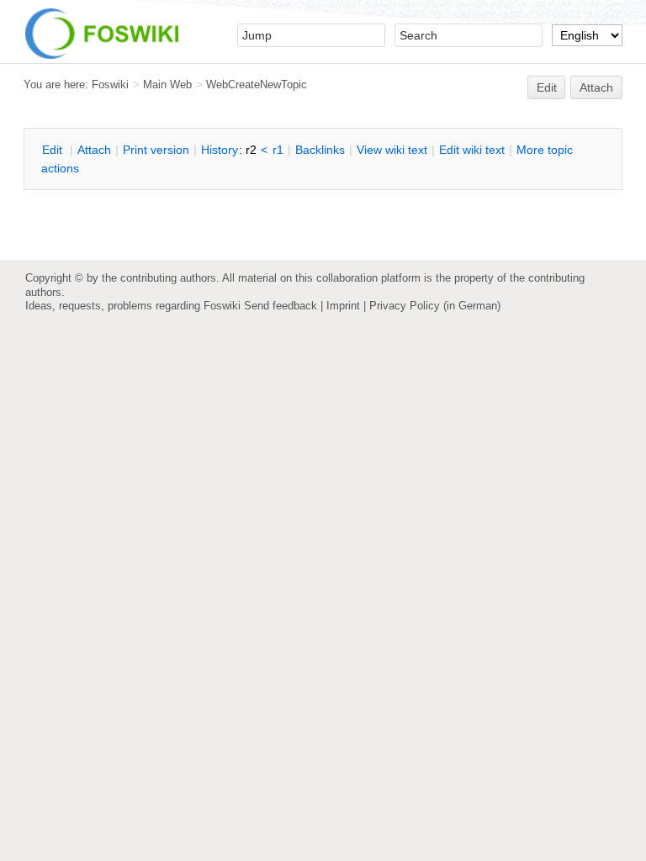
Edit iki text (472, 149)
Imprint (343, 305)
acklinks (320, 149)
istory (219, 149)
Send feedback (280, 305)
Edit (547, 87)
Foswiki (110, 84)
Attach (596, 87)
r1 (278, 149)
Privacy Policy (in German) (434, 305)
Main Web (167, 84)
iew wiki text (392, 149)
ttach (94, 149)
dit (54, 149)
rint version (156, 149)
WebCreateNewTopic (256, 84)
